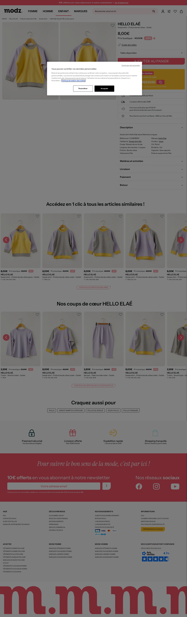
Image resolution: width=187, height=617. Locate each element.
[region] (94, 78)
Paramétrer (83, 88)
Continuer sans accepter (131, 65)
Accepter (104, 88)
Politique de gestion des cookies (73, 81)
